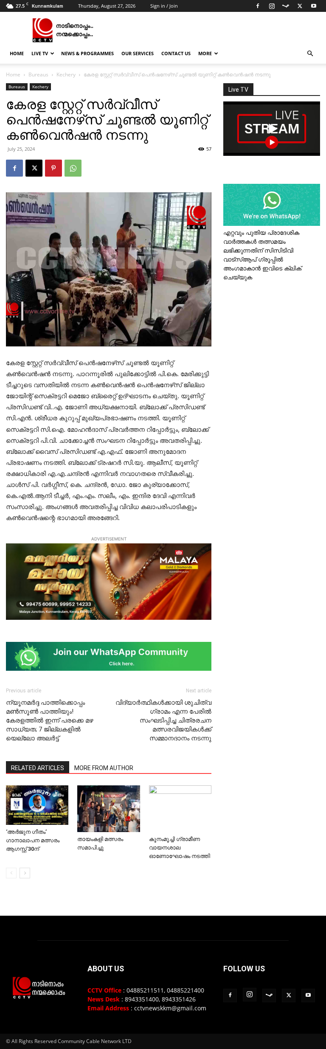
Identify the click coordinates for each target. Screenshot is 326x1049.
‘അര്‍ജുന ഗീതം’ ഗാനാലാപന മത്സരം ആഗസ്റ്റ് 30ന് (32, 840)
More (205, 53)
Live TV (39, 53)
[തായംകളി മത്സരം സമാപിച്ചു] (108, 808)
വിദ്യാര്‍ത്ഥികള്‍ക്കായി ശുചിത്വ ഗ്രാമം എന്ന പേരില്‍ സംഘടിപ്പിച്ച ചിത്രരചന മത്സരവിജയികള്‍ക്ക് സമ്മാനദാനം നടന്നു (163, 720)
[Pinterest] (53, 168)
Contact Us (176, 53)
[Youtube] (313, 6)
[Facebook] (257, 6)
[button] (310, 54)
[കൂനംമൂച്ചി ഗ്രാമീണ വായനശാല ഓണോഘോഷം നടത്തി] (180, 808)
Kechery (66, 74)
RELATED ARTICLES (37, 768)
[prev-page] (11, 873)
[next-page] (25, 873)
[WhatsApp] (73, 168)
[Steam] (285, 6)
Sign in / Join (164, 6)
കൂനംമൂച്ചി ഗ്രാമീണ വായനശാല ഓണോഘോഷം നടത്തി (179, 847)
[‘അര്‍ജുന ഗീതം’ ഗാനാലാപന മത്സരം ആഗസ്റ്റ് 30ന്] (37, 805)
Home (17, 53)
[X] (299, 6)
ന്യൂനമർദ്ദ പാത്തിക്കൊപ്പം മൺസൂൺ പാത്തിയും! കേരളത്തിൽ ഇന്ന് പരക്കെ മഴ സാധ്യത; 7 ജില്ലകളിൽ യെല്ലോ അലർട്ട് (49, 720)
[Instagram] (271, 6)
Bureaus (38, 74)
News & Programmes (87, 53)
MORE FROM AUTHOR (103, 768)
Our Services (137, 53)
